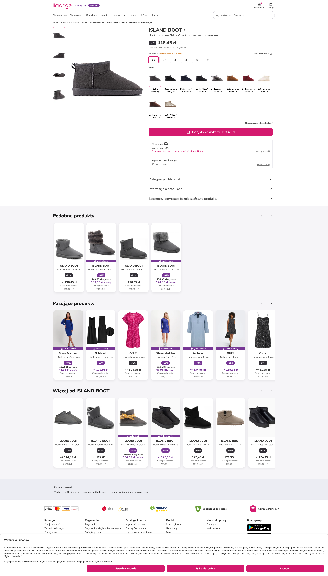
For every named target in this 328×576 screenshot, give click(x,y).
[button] (271, 5)
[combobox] (243, 15)
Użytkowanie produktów (139, 532)
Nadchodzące (213, 528)
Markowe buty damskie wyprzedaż (130, 492)
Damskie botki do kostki (95, 492)
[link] (170, 81)
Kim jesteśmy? (52, 524)
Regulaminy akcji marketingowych (103, 528)
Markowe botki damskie (66, 492)
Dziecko (170, 532)
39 (186, 59)
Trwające (211, 524)
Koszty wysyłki (263, 151)
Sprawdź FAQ (263, 164)
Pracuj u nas (50, 532)
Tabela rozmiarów (260, 53)
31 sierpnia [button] (157, 144)
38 (175, 59)
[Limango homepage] (62, 5)
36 (153, 59)
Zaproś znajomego (54, 528)
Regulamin (90, 524)
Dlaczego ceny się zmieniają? (259, 123)
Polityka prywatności (96, 532)
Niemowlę (171, 528)
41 (208, 59)
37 (164, 59)
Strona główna (174, 524)
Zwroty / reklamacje (136, 528)
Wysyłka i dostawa (136, 524)
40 (197, 59)
